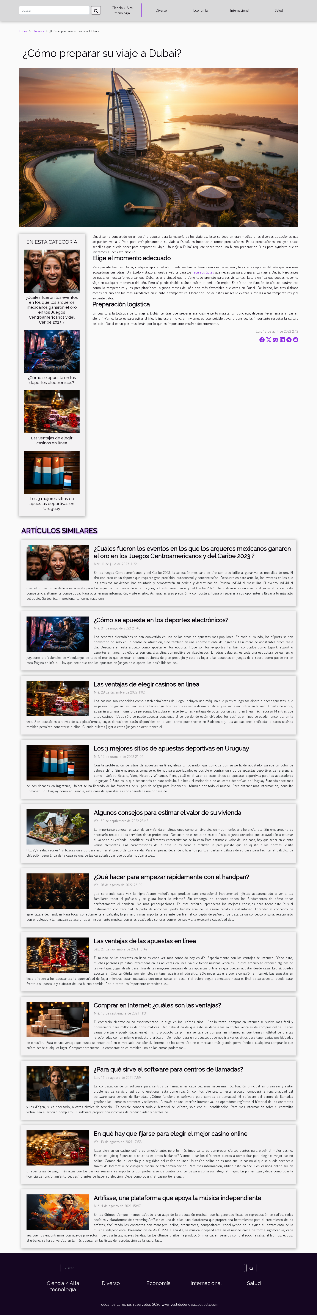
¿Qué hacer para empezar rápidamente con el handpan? (171, 877)
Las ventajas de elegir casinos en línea (51, 440)
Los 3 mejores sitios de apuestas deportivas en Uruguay (52, 503)
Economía (200, 10)
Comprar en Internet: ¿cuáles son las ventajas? (157, 1005)
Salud (279, 10)
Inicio (23, 31)
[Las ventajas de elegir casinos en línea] (52, 411)
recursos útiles (203, 272)
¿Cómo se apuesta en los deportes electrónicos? (52, 380)
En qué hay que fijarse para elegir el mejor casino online (171, 1133)
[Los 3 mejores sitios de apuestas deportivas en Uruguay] (52, 471)
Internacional (239, 10)
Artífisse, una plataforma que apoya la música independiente (177, 1198)
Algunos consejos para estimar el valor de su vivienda (167, 812)
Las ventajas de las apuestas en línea (145, 941)
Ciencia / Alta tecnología (122, 10)
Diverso (161, 10)
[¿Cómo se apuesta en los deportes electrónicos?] (52, 351)
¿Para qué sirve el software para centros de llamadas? (168, 1069)
